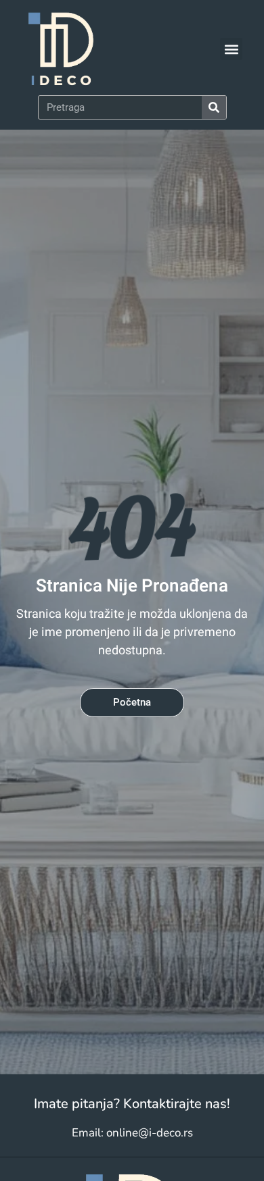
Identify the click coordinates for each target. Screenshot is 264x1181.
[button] (231, 49)
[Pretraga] (214, 107)
